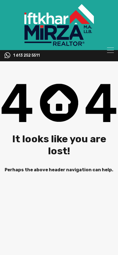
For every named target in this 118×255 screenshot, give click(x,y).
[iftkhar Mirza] (59, 43)
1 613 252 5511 (26, 55)
